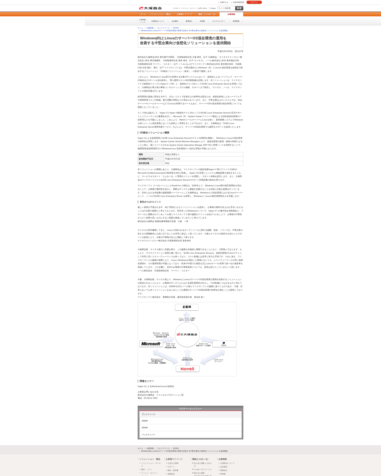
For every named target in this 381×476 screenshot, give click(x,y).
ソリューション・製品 (160, 14)
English (213, 8)
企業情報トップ (142, 21)
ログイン (254, 2)
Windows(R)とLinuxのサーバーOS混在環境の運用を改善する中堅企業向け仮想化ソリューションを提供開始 (184, 451)
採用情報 (236, 21)
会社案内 (175, 21)
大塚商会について (157, 21)
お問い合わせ (202, 8)
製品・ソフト (146, 469)
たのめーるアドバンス (203, 469)
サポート (177, 8)
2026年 (145, 421)
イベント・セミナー (189, 8)
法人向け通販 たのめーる (203, 464)
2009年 (176, 448)
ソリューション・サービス (151, 464)
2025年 (145, 427)
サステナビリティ (218, 21)
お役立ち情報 (173, 463)
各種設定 (171, 474)
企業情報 (231, 14)
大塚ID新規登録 (238, 2)
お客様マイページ (184, 14)
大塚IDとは (224, 2)
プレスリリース (148, 414)
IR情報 (202, 21)
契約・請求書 (173, 470)
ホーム (143, 14)
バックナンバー (148, 434)
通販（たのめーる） (207, 14)
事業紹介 (189, 21)
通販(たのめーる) (200, 459)
